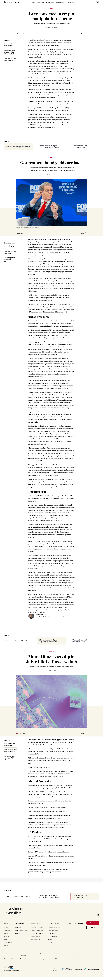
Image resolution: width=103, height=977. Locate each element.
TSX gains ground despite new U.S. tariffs (9, 259)
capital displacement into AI (54, 361)
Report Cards (50, 2)
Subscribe (91, 2)
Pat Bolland (20, 233)
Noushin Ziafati (21, 733)
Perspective (40, 2)
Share (82, 34)
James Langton (21, 33)
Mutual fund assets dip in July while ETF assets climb (9, 52)
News (33, 2)
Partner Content (61, 2)
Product (51, 652)
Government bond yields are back (18, 146)
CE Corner (71, 2)
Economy (51, 907)
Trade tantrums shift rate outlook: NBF (80, 146)
